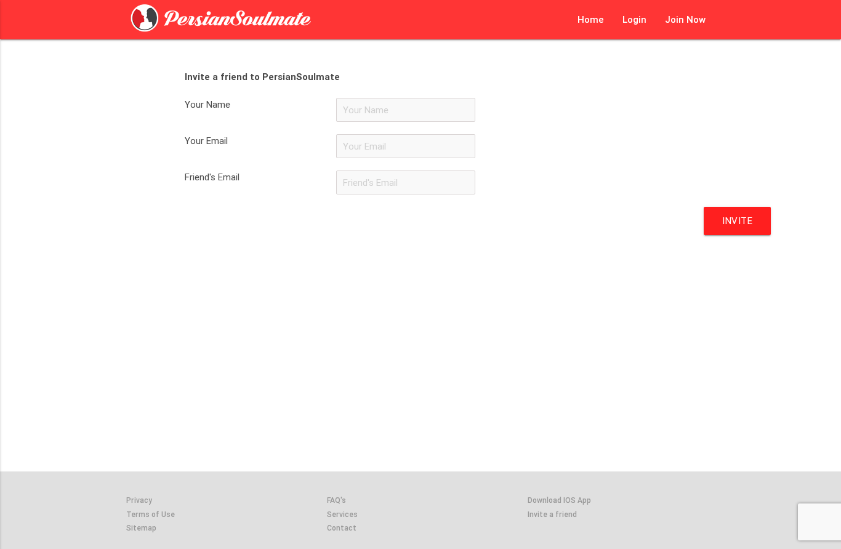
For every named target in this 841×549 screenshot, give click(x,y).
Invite (737, 220)
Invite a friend (552, 514)
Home (590, 19)
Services (342, 514)
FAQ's (336, 500)
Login (634, 19)
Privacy (139, 500)
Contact (341, 527)
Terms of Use (150, 514)
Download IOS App (559, 500)
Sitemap (141, 527)
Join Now (685, 19)
